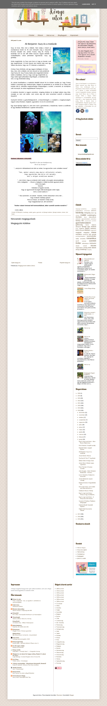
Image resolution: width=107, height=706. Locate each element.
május (81, 429)
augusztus (82, 422)
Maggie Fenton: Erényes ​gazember (22, 631)
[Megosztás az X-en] (19, 210)
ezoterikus (93, 219)
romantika (82, 238)
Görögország (60, 629)
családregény (91, 215)
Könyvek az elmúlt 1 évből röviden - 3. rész (89, 314)
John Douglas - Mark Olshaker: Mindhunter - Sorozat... (87, 471)
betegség (87, 213)
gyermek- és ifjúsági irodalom (44, 212)
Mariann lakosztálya (18, 609)
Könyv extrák (16, 650)
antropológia (87, 210)
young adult (87, 247)
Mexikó (58, 648)
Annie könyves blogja (19, 675)
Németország (60, 650)
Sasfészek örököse (18, 606)
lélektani (87, 230)
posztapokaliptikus (80, 236)
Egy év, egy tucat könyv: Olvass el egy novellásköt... (87, 493)
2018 (79, 410)
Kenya (58, 637)
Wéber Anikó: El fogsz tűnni (86, 460)
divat (85, 217)
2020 (79, 405)
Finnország (59, 625)
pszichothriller (91, 236)
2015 (79, 519)
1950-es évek (60, 599)
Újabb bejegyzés (15, 262)
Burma (58, 616)
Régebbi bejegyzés (65, 262)
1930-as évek (60, 595)
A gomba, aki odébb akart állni (21, 626)
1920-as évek (60, 593)
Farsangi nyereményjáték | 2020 (21, 639)
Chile (57, 618)
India (57, 631)
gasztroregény (88, 220)
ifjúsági (84, 226)
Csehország (59, 620)
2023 (79, 398)
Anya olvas (16, 637)
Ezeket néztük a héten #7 (88, 351)
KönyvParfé (16, 621)
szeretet (92, 241)
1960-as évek (60, 601)
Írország (58, 663)
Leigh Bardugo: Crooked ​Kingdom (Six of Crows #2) (26, 656)
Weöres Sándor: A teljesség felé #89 (22, 610)
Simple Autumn (17, 667)
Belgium (58, 614)
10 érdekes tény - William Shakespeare (23, 622)
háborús (94, 225)
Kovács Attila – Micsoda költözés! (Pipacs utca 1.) (26, 643)
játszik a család (81, 558)
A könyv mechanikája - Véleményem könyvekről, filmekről (29, 663)
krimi (77, 230)
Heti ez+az (50, 35)
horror (87, 225)
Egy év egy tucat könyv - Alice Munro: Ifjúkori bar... (87, 442)
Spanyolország (60, 661)
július (80, 424)
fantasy (78, 220)
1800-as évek (60, 588)
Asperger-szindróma (81, 209)
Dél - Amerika (60, 622)
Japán (58, 633)
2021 (79, 403)
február (81, 437)
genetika (94, 220)
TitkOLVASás (81, 552)
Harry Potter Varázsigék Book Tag (21, 677)
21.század (59, 603)
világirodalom (79, 247)
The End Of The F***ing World (87, 458)
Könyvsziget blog (18, 641)
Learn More (86, 4)
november (82, 415)
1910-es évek (60, 591)
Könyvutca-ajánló (82, 550)
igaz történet (91, 226)
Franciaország (60, 627)
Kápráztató (74, 35)
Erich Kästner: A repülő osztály (87, 445)
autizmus (93, 210)
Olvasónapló (16, 617)
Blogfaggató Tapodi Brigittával (89, 373)
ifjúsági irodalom (57, 212)
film (83, 220)
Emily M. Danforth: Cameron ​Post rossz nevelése (26, 665)
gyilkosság (79, 225)
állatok (94, 247)
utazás (77, 245)
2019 (79, 408)
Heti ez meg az (81, 547)
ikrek (77, 228)
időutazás (78, 226)
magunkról (93, 230)
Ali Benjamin (19, 212)
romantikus (91, 238)
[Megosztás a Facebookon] (20, 210)
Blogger (72, 695)
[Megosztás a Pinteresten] (22, 210)
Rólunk (40, 35)
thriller (78, 243)
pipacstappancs (17, 625)
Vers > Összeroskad (18, 669)
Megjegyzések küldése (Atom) (26, 265)
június (81, 427)
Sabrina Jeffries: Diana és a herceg (22, 618)
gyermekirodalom (83, 223)
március (81, 434)
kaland (87, 228)
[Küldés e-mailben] (16, 210)
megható (79, 232)
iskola (63, 212)
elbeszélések (92, 217)
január (81, 439)
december (82, 412)
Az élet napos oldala (18, 646)
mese (93, 232)
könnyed (81, 230)
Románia (58, 656)
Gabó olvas (16, 605)
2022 (79, 400)
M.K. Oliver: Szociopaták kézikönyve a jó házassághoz (27, 614)
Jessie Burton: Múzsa (85, 455)
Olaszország (59, 652)
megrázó (86, 232)
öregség (89, 249)
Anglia (58, 610)
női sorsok (92, 234)
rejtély (77, 238)
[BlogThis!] (17, 210)
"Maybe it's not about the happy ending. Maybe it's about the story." (29, 654)
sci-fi (77, 241)
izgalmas (81, 228)
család (30, 212)
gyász (34, 212)
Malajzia (58, 646)
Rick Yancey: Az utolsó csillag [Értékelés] (23, 673)
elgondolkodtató (85, 219)
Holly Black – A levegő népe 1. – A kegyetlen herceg (26, 651)
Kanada (58, 635)
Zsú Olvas (15, 659)
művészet (85, 234)
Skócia (58, 659)
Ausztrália (59, 612)
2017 (79, 514)
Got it (94, 4)
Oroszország (60, 654)
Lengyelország (60, 642)
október (81, 417)
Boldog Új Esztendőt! (18, 647)
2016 (79, 516)
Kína (57, 639)
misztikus (79, 234)
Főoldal (31, 35)
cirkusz (77, 215)
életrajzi (78, 249)
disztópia (79, 217)
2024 (79, 395)
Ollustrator (59, 695)
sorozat (84, 241)
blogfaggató (80, 556)
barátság (25, 212)
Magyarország (60, 644)
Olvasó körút (16, 671)
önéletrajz (83, 249)
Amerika (58, 608)
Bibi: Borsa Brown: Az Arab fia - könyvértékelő (25, 635)
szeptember (82, 420)
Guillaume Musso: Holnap (86, 490)
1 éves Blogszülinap (89, 288)
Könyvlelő (15, 613)
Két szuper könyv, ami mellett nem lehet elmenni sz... (87, 487)
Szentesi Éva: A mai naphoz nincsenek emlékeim (89, 298)
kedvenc (93, 228)
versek (85, 245)
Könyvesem (16, 629)
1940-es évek (60, 597)
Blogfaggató (62, 35)
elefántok (78, 219)
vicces (93, 245)
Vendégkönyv (81, 554)
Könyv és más (17, 599)
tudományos (85, 243)
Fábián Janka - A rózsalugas (20, 661)
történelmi (93, 243)
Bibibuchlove (16, 633)
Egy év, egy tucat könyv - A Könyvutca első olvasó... (86, 497)
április (81, 432)
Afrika (58, 605)
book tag (93, 213)
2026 (79, 393)
